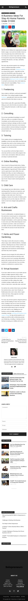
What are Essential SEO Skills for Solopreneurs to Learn (13, 516)
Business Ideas (18, 10)
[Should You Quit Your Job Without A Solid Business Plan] (5, 468)
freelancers (4, 97)
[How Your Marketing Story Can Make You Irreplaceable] (5, 446)
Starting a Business (9, 10)
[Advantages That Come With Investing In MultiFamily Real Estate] (5, 386)
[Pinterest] (14, 591)
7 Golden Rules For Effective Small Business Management (7, 341)
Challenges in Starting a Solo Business (11, 520)
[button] (26, 7)
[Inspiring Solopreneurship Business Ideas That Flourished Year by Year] (5, 379)
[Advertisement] (14, 2)
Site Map (23, 596)
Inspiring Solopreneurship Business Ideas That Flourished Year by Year (17, 379)
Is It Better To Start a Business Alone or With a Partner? (13, 527)
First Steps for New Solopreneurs (10, 523)
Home (2, 10)
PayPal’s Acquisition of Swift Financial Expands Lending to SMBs (17, 461)
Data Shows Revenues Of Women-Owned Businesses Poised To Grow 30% (17, 453)
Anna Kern (5, 23)
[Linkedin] (12, 367)
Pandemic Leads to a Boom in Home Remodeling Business (17, 393)
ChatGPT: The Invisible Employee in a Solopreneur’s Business (14, 536)
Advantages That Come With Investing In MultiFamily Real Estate (18, 386)
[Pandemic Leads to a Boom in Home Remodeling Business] (5, 393)
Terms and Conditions (15, 596)
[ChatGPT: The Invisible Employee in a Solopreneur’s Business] (5, 482)
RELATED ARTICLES (7, 373)
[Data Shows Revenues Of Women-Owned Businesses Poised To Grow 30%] (5, 453)
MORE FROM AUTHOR (19, 373)
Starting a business (20, 69)
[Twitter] (15, 367)
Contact (8, 580)
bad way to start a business (17, 79)
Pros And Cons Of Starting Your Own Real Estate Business (21, 341)
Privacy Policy (6, 596)
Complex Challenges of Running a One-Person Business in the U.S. (13, 532)
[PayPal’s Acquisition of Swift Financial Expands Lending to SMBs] (5, 460)
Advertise (20, 580)
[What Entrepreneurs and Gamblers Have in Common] (5, 475)
